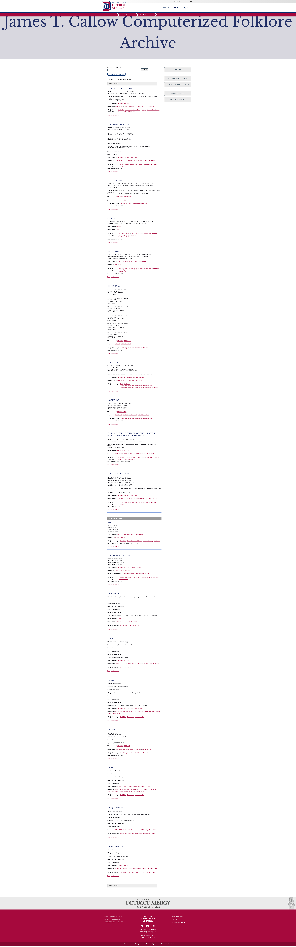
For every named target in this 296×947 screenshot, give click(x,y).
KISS (125, 200)
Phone (136, 622)
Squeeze (150, 868)
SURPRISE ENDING (150, 160)
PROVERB (115, 713)
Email (176, 7)
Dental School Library (112, 919)
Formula (128, 667)
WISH (150, 749)
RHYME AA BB (140, 160)
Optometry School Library (113, 922)
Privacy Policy (150, 944)
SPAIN (119, 226)
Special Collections (146, 15)
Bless (120, 749)
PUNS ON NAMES (126, 344)
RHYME (143, 830)
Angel (116, 749)
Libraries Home (110, 15)
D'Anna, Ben (120, 619)
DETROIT (127, 103)
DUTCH (141, 789)
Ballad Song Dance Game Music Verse (129, 110)
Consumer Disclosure (167, 944)
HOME (119, 261)
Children (145, 348)
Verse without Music (149, 833)
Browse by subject (178, 93)
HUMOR (117, 160)
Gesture (127, 237)
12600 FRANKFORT (140, 261)
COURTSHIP (118, 570)
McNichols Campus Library (113, 916)
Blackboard (164, 7)
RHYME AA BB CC (141, 498)
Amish (117, 711)
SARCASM (146, 663)
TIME (150, 663)
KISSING (123, 160)
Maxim (109, 713)
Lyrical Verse (126, 384)
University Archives (127, 15)
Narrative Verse (147, 385)
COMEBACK (118, 663)
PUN (125, 106)
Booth (117, 622)
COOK (134, 711)
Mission (125, 944)
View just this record (113, 115)
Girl (129, 622)
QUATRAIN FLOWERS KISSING (136, 106)
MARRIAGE (110, 791)
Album (117, 868)
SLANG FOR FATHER (143, 415)
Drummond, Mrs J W (136, 708)
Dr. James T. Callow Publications (177, 85)
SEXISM (123, 537)
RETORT (139, 663)
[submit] (191, 1)
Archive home (178, 70)
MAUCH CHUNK (145, 786)
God (140, 749)
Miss (146, 749)
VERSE (120, 713)
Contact (175, 919)
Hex (150, 711)
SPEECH (120, 237)
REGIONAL (139, 791)
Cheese (130, 868)
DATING (125, 622)
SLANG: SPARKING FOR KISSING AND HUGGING (137, 573)
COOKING (140, 711)
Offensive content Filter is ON (116, 74)
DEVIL (125, 749)
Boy (120, 622)
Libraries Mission (177, 916)
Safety (137, 944)
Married (133, 830)
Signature (149, 830)
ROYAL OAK (127, 341)
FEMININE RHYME (132, 749)
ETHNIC (146, 711)
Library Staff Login (179, 922)
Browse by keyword (177, 99)
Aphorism (122, 711)
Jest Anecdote (136, 625)
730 (121, 384)
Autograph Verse (147, 110)
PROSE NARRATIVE (125, 625)
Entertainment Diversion (140, 204)
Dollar (125, 830)
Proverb (145, 753)
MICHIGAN (120, 103)
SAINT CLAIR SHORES (130, 157)
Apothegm (129, 711)
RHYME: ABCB (150, 106)
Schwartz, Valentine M (133, 786)
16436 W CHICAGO (136, 567)
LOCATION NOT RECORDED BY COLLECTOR (130, 534)
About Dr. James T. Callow (177, 78)
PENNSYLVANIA (121, 412)
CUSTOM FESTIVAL (125, 204)
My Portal (188, 7)
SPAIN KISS (118, 229)
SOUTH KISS (118, 264)
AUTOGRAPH (119, 830)
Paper (138, 830)
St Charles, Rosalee (122, 865)
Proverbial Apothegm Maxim (135, 717)
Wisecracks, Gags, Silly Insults (151, 541)
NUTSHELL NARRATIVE (135, 380)
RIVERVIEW (127, 197)
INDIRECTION (119, 106)
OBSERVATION (130, 160)
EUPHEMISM (118, 380)
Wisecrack (156, 663)
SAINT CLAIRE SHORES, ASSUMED (134, 377)
